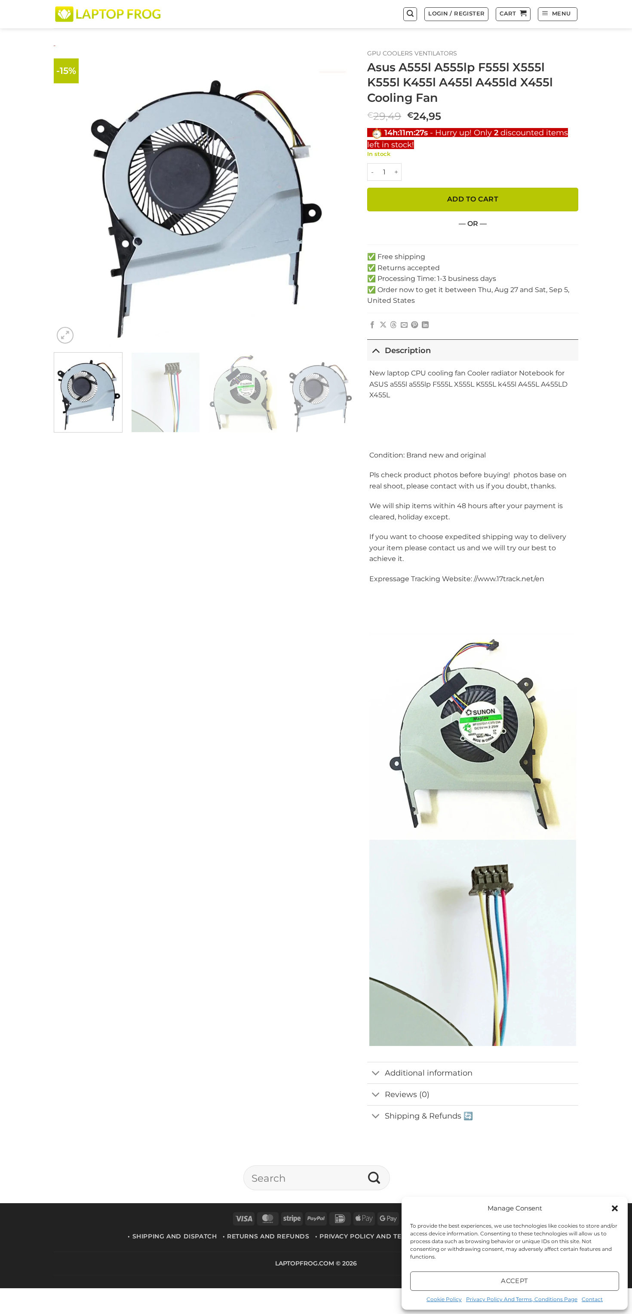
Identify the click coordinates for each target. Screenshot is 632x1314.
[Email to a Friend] (404, 325)
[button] (615, 1208)
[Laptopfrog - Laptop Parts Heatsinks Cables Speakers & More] (109, 14)
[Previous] (70, 196)
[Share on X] (383, 325)
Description (408, 350)
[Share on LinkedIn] (425, 325)
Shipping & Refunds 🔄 (429, 1115)
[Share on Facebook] (372, 325)
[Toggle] (375, 350)
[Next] (337, 196)
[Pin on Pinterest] (414, 325)
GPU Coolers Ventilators (412, 53)
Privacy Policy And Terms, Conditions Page (521, 1299)
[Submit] (374, 1177)
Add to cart (472, 199)
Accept (514, 1281)
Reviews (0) (407, 1094)
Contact (592, 1299)
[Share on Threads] (393, 325)
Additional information (428, 1072)
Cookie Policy (444, 1299)
